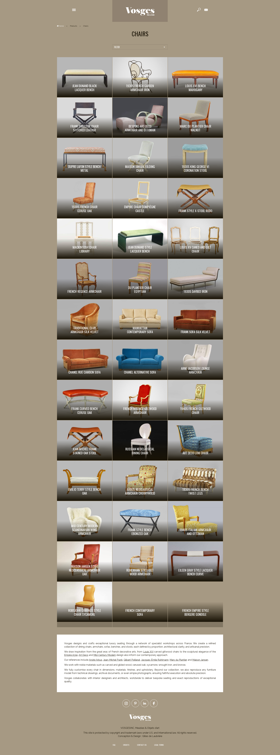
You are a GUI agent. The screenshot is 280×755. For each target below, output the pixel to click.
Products (73, 26)
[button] (74, 9)
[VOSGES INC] (140, 11)
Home (61, 26)
